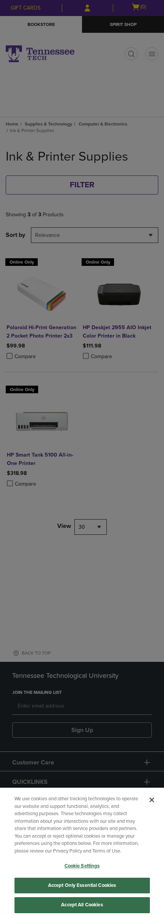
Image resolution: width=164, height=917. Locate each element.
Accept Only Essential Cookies (82, 885)
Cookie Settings (82, 866)
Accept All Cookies (82, 905)
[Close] (151, 800)
